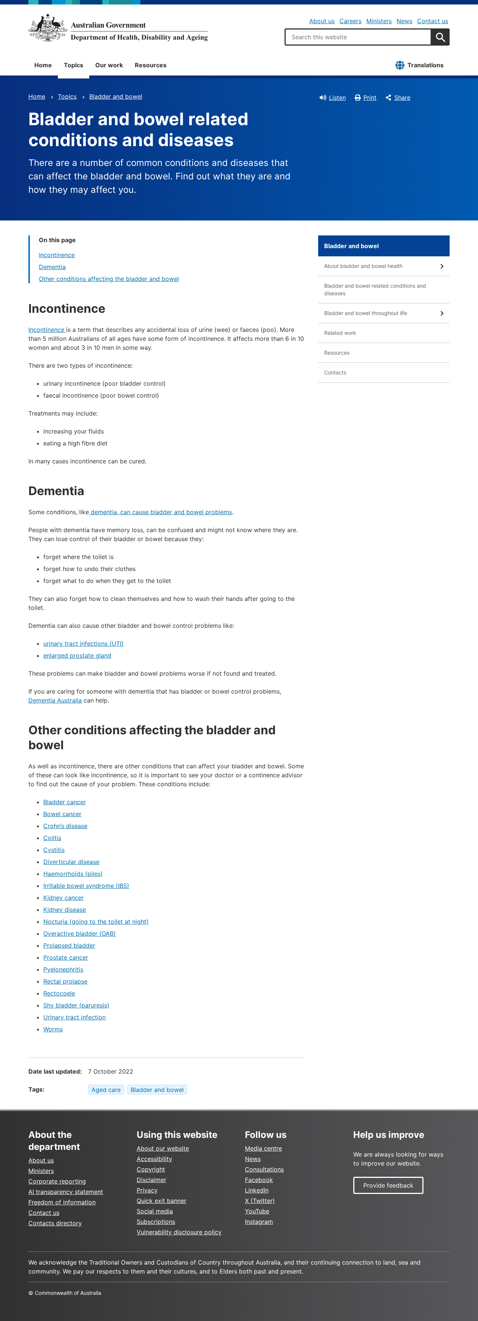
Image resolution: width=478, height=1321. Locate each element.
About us (322, 21)
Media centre (263, 1148)
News (404, 21)
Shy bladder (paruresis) (76, 1005)
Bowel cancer (62, 814)
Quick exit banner (161, 1200)
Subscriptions (156, 1221)
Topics (73, 65)
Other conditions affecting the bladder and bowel (109, 279)
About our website (163, 1148)
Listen (337, 97)
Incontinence (57, 255)
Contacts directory (55, 1223)
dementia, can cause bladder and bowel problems (160, 512)
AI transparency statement (65, 1191)
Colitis (52, 838)
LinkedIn (257, 1190)
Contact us (432, 21)
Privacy (147, 1190)
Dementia (52, 267)
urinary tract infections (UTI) (83, 643)
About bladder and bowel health (363, 266)
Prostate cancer (65, 957)
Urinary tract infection (74, 1017)
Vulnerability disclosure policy (179, 1232)
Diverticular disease (71, 861)
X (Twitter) (260, 1200)
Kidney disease (64, 909)
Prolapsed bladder (69, 945)
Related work (340, 333)
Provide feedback (388, 1185)
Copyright (151, 1169)
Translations (425, 65)
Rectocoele (59, 993)
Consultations (264, 1169)
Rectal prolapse (65, 981)
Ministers (379, 21)
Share (402, 97)
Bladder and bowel (115, 96)
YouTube (257, 1211)
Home (43, 65)
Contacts (335, 372)
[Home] (118, 27)
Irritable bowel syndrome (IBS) (86, 885)
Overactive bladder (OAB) (79, 933)
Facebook (259, 1179)
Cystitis (54, 850)
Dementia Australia (55, 700)
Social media (155, 1211)
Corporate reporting (57, 1181)
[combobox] (358, 37)
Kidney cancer (63, 897)
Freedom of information (62, 1202)
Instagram (259, 1221)
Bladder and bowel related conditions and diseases (375, 289)
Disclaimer (151, 1179)
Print (369, 97)
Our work (109, 65)
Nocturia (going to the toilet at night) (96, 921)
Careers (350, 21)
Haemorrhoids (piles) (73, 873)
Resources (151, 65)
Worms (53, 1029)
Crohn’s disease (65, 826)
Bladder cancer (64, 802)
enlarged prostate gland (77, 655)
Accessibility (154, 1159)
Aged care (106, 1089)
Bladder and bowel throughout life (365, 313)
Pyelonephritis (63, 969)
